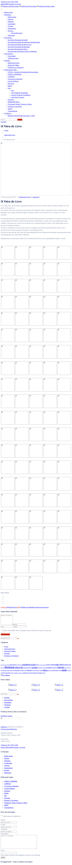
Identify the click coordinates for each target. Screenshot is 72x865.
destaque (9, 667)
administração (6, 664)
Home (6, 130)
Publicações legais (10, 70)
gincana (12, 670)
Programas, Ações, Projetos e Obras (20, 104)
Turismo (10, 26)
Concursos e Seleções (15, 79)
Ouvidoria (7, 113)
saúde (64, 670)
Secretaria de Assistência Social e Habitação (22, 51)
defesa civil (67, 665)
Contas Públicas (13, 81)
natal (41, 670)
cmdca (48, 665)
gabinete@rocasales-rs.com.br (11, 4)
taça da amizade (33, 673)
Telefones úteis (13, 58)
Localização (11, 24)
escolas (44, 667)
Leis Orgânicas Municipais (19, 93)
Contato (7, 707)
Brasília (37, 664)
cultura (61, 664)
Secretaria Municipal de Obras (18, 49)
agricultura (12, 665)
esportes (54, 667)
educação (19, 667)
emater (35, 667)
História (10, 19)
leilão (25, 670)
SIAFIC (10, 109)
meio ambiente (36, 670)
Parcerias (11, 100)
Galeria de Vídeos (13, 65)
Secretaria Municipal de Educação (19, 47)
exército (66, 667)
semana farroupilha (6, 673)
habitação (17, 670)
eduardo (35, 197)
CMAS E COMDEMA (14, 74)
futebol (8, 670)
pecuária (50, 670)
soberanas (25, 673)
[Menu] (11, 15)
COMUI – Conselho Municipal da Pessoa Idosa (23, 72)
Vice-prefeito (8, 700)
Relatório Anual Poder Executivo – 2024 (21, 116)
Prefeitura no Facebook (16, 68)
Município (7, 15)
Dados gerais (12, 17)
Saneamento (12, 29)
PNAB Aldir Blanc (14, 102)
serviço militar (14, 673)
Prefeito (6, 698)
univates (40, 673)
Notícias (7, 61)
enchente (40, 667)
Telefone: (9, 745)
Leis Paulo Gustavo (17, 97)
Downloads (11, 56)
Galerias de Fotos (13, 63)
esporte (49, 667)
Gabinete (11, 22)
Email (2, 851)
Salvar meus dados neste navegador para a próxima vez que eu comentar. (27, 631)
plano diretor (55, 670)
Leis (9, 88)
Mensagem (5, 834)
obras (45, 670)
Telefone (4, 829)
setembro (20, 673)
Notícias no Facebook (11, 656)
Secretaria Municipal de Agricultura (19, 45)
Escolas (10, 31)
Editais (10, 86)
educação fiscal (27, 667)
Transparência (12, 111)
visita (44, 673)
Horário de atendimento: (9, 729)
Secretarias (8, 38)
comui (52, 665)
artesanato (19, 664)
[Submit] (18, 638)
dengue (2, 667)
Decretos (11, 84)
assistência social (28, 664)
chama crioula (42, 664)
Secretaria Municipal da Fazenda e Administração (24, 42)
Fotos (6, 647)
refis (60, 670)
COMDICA (11, 77)
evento (60, 667)
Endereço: (4, 727)
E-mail (3, 825)
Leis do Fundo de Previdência (20, 95)
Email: (13, 747)
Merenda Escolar (16, 33)
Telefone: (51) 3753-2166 (9, 2)
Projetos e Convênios (15, 107)
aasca (2, 664)
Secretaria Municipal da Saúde (17, 40)
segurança (69, 670)
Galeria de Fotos (9, 135)
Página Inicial (8, 12)
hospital (22, 670)
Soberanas (11, 35)
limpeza (29, 670)
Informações (8, 54)
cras (57, 664)
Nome (3, 820)
